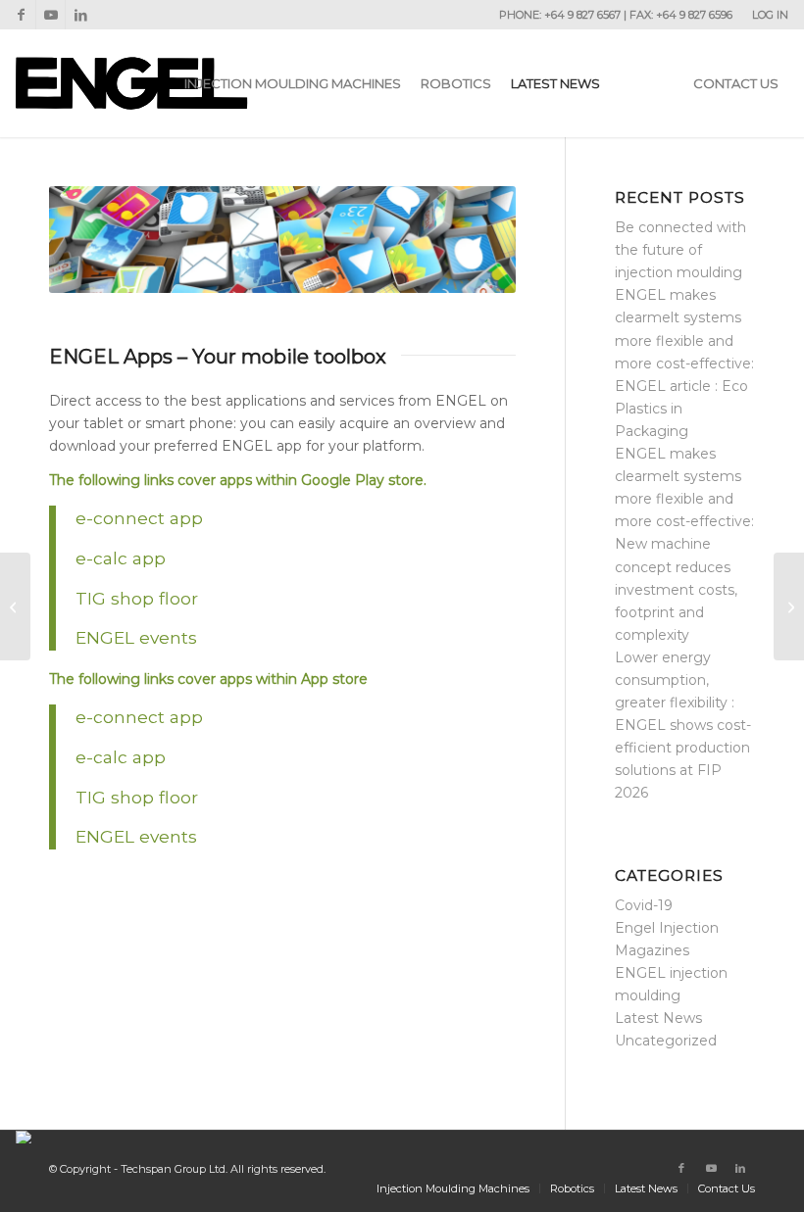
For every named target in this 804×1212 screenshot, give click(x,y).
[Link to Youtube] (50, 14)
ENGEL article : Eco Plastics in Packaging (681, 408)
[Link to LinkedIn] (80, 14)
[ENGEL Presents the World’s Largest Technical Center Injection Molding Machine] (789, 606)
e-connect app (139, 518)
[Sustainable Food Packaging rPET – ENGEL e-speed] (15, 606)
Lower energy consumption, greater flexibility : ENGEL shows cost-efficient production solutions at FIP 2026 (683, 725)
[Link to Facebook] (21, 14)
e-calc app (120, 558)
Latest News (658, 1018)
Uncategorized (666, 1040)
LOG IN (770, 15)
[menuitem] (765, 15)
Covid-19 (644, 905)
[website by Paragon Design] (26, 1137)
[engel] (131, 83)
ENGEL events (136, 637)
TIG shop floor (139, 598)
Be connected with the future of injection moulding (680, 249)
